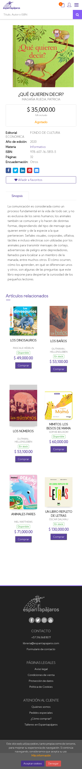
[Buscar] (77, 14)
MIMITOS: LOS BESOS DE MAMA (59, 426)
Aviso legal (41, 669)
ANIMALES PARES (23, 514)
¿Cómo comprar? (41, 718)
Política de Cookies (41, 686)
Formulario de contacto (41, 649)
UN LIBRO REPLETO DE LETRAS (58, 513)
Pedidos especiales (41, 712)
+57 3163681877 (41, 637)
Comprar (23, 365)
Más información (41, 755)
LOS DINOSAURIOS (23, 340)
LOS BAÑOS (58, 341)
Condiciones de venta (41, 675)
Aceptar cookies (32, 763)
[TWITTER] (38, 620)
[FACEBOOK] (32, 620)
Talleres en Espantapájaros (41, 724)
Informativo (38, 147)
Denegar (53, 763)
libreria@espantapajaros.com (41, 643)
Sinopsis (17, 196)
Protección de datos (41, 681)
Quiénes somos (41, 707)
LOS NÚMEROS (23, 431)
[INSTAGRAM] (44, 620)
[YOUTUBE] (50, 620)
